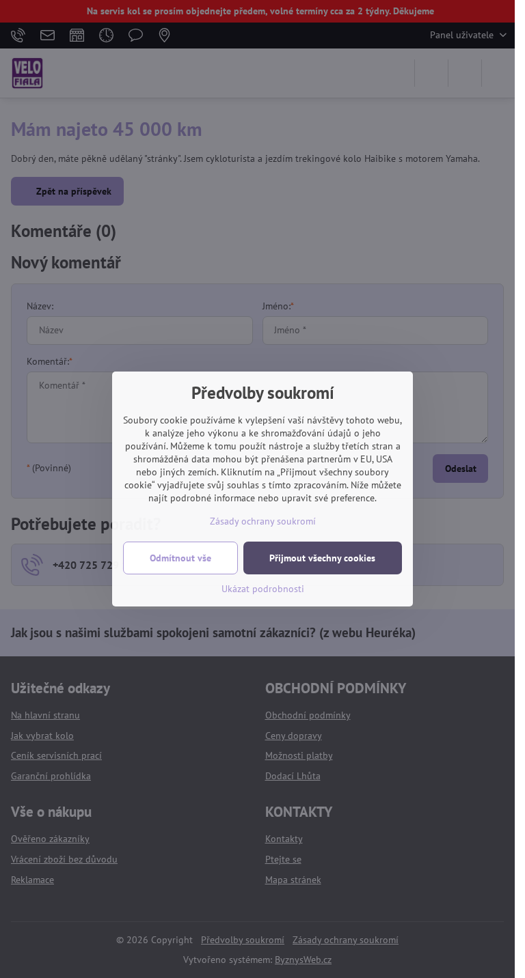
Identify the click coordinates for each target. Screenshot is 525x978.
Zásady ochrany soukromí (263, 521)
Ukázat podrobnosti (262, 589)
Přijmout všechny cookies (322, 558)
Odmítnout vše (180, 558)
